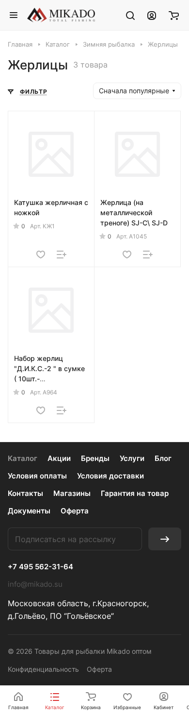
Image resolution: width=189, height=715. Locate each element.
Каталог (22, 458)
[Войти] (151, 15)
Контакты (25, 493)
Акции (59, 458)
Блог (163, 458)
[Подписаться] (164, 539)
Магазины (72, 493)
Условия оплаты (37, 475)
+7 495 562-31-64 (40, 566)
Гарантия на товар (135, 493)
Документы (29, 510)
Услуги (132, 458)
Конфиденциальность (43, 669)
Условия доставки (110, 475)
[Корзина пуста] (174, 15)
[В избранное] (41, 254)
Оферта (75, 510)
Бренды (95, 458)
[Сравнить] (61, 254)
